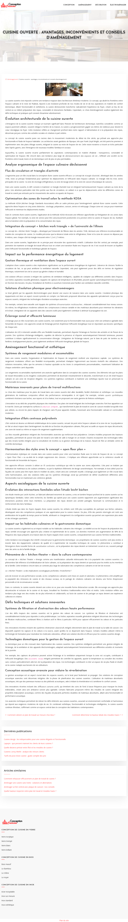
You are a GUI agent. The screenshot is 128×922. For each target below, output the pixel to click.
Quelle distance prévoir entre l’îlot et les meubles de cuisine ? (28, 747)
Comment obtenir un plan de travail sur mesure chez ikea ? (31, 715)
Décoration (100, 5)
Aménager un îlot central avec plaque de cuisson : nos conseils (29, 787)
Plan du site (64, 920)
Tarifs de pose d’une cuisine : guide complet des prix (25, 756)
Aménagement (85, 5)
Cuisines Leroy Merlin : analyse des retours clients (24, 751)
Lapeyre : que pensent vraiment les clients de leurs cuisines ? (28, 743)
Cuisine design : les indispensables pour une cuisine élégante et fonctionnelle (35, 739)
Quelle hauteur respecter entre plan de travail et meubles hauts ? (30, 791)
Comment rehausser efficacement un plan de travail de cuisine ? (30, 778)
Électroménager (118, 5)
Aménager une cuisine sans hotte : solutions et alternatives (28, 783)
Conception (68, 5)
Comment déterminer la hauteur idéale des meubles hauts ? (96, 715)
